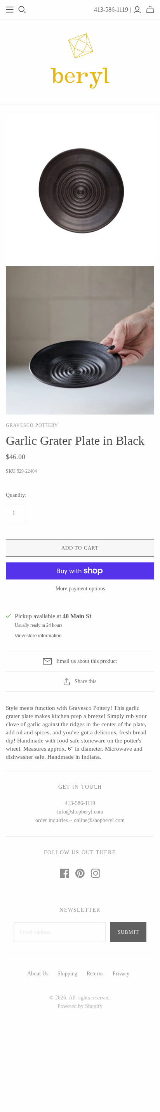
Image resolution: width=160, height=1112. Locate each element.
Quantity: (16, 495)
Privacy (121, 974)
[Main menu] (10, 10)
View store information (38, 635)
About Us (37, 974)
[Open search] (22, 10)
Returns (95, 974)
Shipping (67, 974)
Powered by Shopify (80, 1006)
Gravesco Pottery (32, 425)
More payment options (80, 589)
